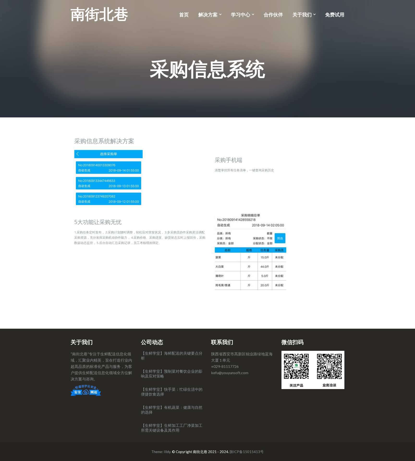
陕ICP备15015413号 (247, 451)
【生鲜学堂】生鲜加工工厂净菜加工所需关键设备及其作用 (171, 427)
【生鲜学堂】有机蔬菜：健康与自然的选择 (171, 409)
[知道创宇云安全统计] (86, 389)
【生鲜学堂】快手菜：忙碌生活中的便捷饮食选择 (171, 391)
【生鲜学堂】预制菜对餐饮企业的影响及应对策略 (171, 373)
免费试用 (334, 14)
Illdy (167, 451)
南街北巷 (99, 13)
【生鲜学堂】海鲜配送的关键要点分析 (171, 355)
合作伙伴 (273, 14)
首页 (184, 14)
